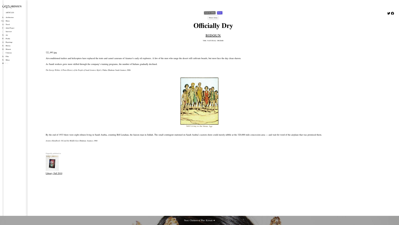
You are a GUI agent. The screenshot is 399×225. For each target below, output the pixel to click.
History (8, 45)
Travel (8, 24)
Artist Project (10, 28)
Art (7, 35)
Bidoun (213, 35)
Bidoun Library (213, 18)
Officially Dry (213, 25)
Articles (10, 12)
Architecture (10, 17)
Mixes (8, 60)
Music (8, 21)
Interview (9, 31)
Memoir (8, 49)
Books (220, 13)
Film (7, 56)
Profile (8, 38)
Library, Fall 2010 (54, 173)
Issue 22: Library (210, 13)
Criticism (9, 53)
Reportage (9, 42)
